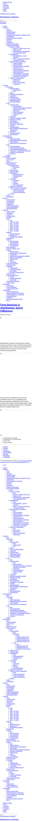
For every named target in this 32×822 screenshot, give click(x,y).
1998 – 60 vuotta (14, 229)
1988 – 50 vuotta (14, 228)
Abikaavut (9, 214)
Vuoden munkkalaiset (15, 278)
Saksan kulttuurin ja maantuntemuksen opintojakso (21, 72)
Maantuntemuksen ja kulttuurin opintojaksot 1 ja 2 (21, 66)
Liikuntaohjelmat (14, 165)
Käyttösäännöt (10, 201)
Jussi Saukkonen (14, 242)
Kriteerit (12, 277)
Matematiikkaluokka (15, 100)
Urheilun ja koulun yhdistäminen (18, 188)
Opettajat (9, 41)
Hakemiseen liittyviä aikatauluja (18, 143)
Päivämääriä (6, 284)
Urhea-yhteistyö (14, 142)
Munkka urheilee (11, 164)
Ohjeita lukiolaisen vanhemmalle (15, 293)
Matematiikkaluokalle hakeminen (18, 140)
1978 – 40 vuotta (14, 226)
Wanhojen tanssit (11, 265)
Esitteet (8, 155)
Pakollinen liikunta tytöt (22, 638)
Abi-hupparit (10, 213)
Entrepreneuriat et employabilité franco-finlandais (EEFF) (21, 52)
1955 (11, 220)
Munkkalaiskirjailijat (12, 208)
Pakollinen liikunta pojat (22, 637)
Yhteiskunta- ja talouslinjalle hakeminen (20, 150)
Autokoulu (12, 131)
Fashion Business (17, 64)
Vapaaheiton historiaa (15, 269)
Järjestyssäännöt (11, 33)
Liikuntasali (16, 180)
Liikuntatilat (13, 179)
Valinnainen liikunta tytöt (22, 641)
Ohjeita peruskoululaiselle (16, 94)
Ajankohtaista (10, 285)
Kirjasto (5, 198)
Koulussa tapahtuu (11, 158)
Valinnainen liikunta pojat (23, 640)
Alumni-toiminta (11, 216)
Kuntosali (15, 183)
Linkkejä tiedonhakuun (13, 205)
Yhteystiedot (10, 42)
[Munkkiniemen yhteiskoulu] (8, 816)
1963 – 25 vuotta (14, 223)
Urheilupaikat (13, 254)
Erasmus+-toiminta (15, 47)
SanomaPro (6, 8)
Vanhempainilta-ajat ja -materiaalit (15, 294)
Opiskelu (5, 85)
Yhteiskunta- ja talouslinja (20, 76)
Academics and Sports (19, 189)
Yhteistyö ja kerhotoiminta (17, 78)
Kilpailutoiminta (14, 54)
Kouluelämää (6, 156)
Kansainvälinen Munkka (13, 45)
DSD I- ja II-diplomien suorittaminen (19, 83)
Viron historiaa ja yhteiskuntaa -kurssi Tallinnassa (11, 307)
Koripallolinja (13, 121)
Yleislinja (12, 125)
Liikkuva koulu (14, 170)
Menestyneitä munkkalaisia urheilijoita (20, 256)
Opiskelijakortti (14, 134)
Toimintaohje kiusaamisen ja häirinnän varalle (18, 35)
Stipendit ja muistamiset (16, 257)
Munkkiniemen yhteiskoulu (9, 17)
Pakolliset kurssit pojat (22, 646)
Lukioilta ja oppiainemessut (17, 152)
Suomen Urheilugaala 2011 (17, 272)
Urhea (11, 260)
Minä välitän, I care (12, 162)
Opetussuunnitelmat (15, 101)
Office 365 (6, 6)
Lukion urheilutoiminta (19, 192)
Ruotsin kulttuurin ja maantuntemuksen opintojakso (21, 69)
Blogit (4, 11)
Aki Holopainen (14, 245)
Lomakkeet (13, 96)
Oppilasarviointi (14, 97)
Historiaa (5, 210)
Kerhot (8, 195)
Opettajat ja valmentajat (16, 186)
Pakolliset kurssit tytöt (22, 647)
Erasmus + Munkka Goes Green (21, 48)
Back (8, 470)
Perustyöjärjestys (17, 106)
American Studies (17, 63)
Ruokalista (9, 39)
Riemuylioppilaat (11, 247)
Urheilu (9, 250)
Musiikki (9, 232)
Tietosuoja (9, 30)
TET (14, 91)
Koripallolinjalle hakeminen (17, 147)
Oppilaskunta (10, 196)
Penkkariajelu (10, 238)
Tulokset (15, 177)
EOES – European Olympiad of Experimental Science (21, 59)
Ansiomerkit (13, 279)
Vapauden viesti (11, 274)
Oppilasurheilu (13, 173)
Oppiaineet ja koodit (15, 98)
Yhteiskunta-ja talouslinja (13, 281)
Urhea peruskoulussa (18, 190)
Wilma (5, 9)
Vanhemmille (6, 290)
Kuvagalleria (13, 271)
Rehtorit (9, 239)
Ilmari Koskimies (14, 241)
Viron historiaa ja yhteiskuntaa (21, 75)
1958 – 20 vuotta (14, 222)
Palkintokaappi (14, 259)
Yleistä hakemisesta (15, 139)
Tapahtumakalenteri (18, 174)
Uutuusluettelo (10, 202)
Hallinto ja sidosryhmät (13, 44)
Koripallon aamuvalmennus (23, 648)
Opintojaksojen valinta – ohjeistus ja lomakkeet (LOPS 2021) (22, 108)
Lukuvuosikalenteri (12, 287)
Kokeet (12, 93)
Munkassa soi (13, 235)
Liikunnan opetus (14, 171)
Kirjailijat (9, 217)
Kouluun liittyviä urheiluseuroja (18, 253)
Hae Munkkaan (7, 136)
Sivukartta (6, 5)
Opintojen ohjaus (14, 88)
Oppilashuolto (10, 36)
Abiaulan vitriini (11, 211)
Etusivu (5, 26)
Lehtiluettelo (10, 204)
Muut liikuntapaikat (18, 185)
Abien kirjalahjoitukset (12, 207)
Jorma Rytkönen (14, 244)
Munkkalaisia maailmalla (16, 236)
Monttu (15, 182)
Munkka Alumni (7, 2)
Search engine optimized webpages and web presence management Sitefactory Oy (16, 461)
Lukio (8, 103)
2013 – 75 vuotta (14, 231)
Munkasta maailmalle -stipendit (18, 118)
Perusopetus (10, 87)
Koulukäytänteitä (11, 32)
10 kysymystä (10, 159)
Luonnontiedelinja (14, 122)
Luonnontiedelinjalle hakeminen (18, 149)
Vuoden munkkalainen (12, 275)
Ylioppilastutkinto (14, 127)
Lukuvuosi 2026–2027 (12, 288)
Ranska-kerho (16, 79)
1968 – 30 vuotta (14, 225)
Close (4, 465)
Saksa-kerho (16, 81)
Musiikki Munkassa (15, 233)
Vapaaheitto (13, 262)
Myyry (5, 3)
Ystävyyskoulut (11, 282)
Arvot (8, 29)
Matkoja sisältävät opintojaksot (18, 61)
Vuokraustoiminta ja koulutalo (14, 38)
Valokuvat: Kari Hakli (12, 263)
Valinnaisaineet (17, 90)
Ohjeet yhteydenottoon (12, 291)
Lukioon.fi (12, 153)
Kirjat (8, 219)
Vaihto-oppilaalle (17, 113)
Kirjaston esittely (11, 199)
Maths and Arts (17, 50)
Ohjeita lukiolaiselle (18, 112)
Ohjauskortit (16, 110)
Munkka (5, 27)
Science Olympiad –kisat (13, 248)
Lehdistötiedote (14, 268)
